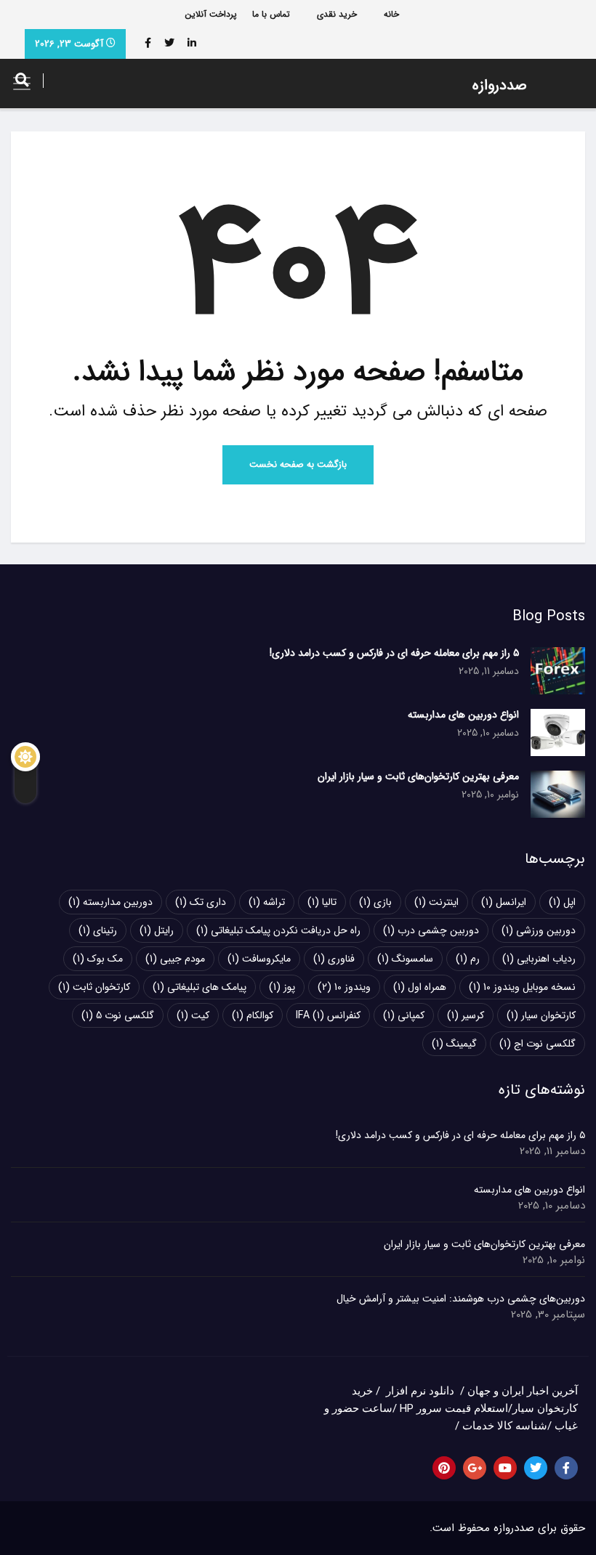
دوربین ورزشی (539, 930)
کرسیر (465, 1015)
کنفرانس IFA (328, 1015)
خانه (391, 14)
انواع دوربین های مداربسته (463, 715)
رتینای (97, 930)
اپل (562, 902)
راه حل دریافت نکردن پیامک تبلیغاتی (278, 930)
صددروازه (499, 85)
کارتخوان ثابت (94, 987)
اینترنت (436, 902)
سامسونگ (405, 959)
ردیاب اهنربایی (539, 959)
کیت (193, 1015)
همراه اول (419, 987)
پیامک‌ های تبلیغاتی (199, 987)
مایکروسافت (259, 959)
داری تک (200, 902)
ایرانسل (503, 902)
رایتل (157, 930)
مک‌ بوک (98, 959)
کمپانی (403, 1015)
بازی (375, 902)
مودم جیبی (175, 959)
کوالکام (252, 1015)
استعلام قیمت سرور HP (454, 1408)
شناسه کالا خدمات (504, 1425)
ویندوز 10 (344, 987)
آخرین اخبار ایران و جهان (522, 1390)
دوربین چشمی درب (431, 930)
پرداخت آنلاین (211, 14)
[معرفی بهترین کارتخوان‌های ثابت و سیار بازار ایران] (558, 794)
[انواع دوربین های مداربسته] (558, 732)
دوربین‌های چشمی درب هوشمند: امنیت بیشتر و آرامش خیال (461, 1298)
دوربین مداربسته (110, 902)
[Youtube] (505, 1467)
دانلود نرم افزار (420, 1390)
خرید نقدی (337, 14)
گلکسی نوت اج (537, 1044)
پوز (282, 987)
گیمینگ (454, 1044)
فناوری (334, 959)
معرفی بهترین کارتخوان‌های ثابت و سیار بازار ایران (418, 776)
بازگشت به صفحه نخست (298, 464)
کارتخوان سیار (541, 1015)
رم (468, 959)
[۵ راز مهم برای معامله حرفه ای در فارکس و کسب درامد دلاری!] (558, 670)
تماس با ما (271, 14)
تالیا (322, 902)
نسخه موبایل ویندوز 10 (522, 987)
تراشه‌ (267, 902)
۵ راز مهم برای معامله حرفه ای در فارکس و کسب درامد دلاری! (394, 653)
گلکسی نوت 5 (117, 1015)
